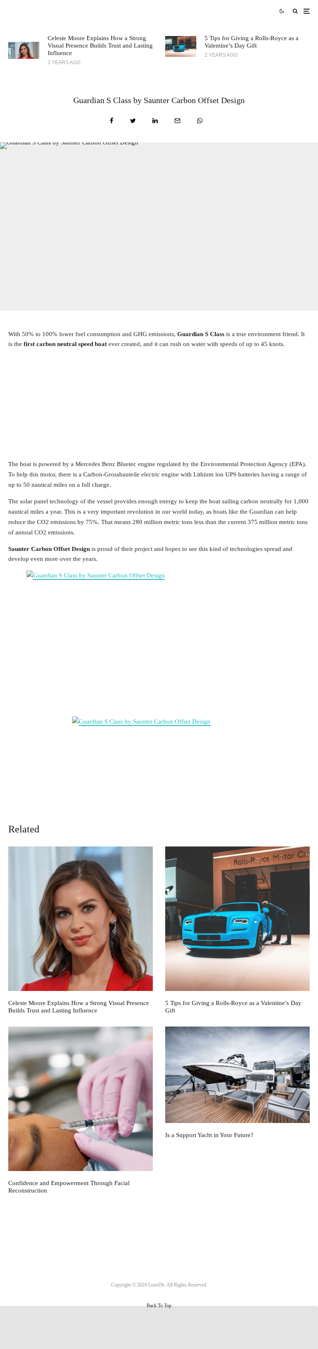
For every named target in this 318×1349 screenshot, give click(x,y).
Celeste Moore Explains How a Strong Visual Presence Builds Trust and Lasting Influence (100, 45)
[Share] (111, 121)
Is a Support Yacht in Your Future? (209, 1135)
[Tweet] (133, 121)
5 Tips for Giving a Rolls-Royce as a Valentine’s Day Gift (252, 42)
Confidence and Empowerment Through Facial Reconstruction (69, 1187)
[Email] (177, 121)
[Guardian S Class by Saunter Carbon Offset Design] (159, 640)
